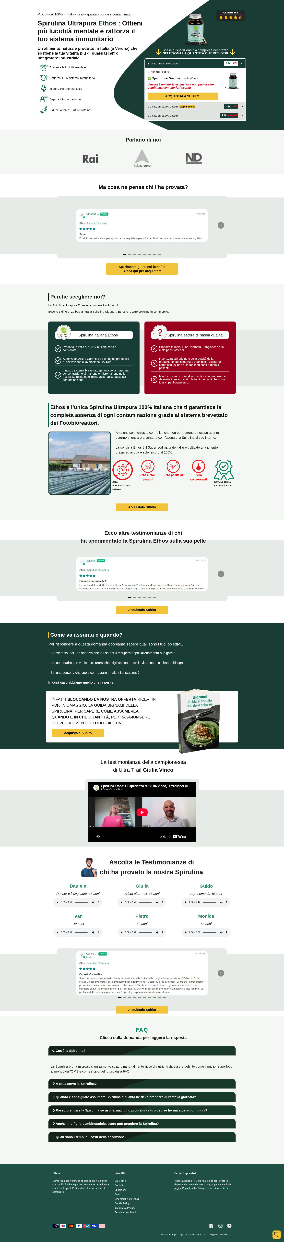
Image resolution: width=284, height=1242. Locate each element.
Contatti (119, 1185)
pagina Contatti (182, 1188)
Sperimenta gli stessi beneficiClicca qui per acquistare (142, 269)
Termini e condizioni (125, 1212)
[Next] (221, 225)
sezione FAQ (190, 1180)
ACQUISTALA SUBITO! (183, 96)
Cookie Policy (122, 1203)
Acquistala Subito (142, 507)
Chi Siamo (120, 1180)
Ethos (171, 1234)
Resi (117, 1194)
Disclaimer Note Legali (127, 1198)
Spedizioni (120, 1189)
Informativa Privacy (125, 1207)
